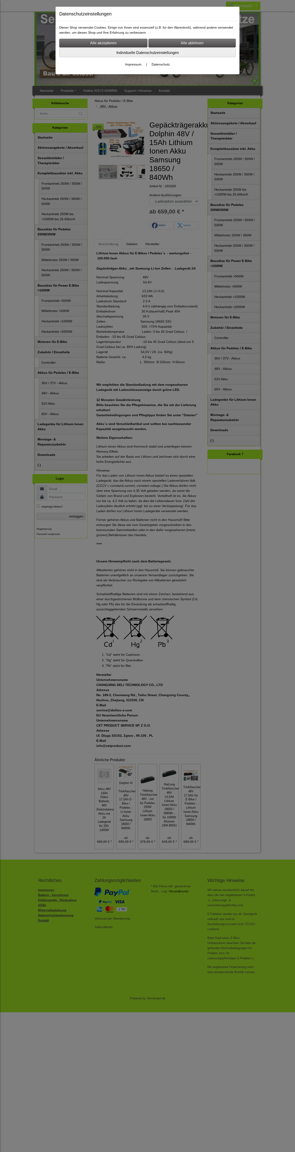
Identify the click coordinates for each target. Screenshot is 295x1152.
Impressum (133, 64)
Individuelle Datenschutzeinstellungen (147, 53)
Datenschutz (161, 64)
